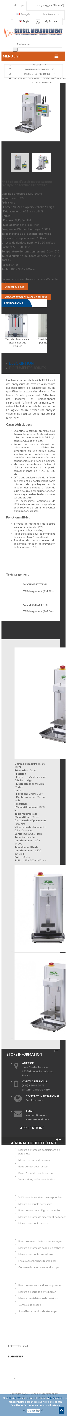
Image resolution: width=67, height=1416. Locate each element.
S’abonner (15, 1356)
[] (15, 50)
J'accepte (33, 1410)
